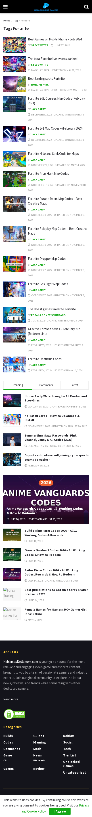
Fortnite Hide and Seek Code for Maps (53, 153)
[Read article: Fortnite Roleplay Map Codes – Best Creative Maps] (14, 234)
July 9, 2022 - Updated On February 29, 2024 (57, 320)
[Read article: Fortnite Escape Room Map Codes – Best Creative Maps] (14, 204)
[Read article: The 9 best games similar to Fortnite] (14, 315)
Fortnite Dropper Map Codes (47, 258)
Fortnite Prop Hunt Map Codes (48, 173)
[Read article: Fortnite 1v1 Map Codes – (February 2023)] (14, 134)
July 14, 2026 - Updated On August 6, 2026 (52, 580)
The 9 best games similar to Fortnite (52, 309)
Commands (11, 749)
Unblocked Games (71, 764)
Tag (15, 20)
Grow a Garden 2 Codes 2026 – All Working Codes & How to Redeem (55, 552)
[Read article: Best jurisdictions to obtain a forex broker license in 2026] (12, 594)
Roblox (68, 736)
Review (39, 769)
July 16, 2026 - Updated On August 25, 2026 (36, 519)
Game (7, 755)
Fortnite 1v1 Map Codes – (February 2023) (55, 128)
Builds (8, 736)
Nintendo (39, 760)
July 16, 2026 (35, 541)
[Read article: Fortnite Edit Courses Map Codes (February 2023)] (14, 104)
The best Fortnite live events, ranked (52, 59)
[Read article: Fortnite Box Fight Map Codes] (14, 289)
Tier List (69, 755)
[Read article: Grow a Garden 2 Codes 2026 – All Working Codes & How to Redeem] (12, 554)
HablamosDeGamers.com (20, 661)
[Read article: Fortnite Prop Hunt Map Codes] (14, 179)
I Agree (60, 811)
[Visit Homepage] (46, 6)
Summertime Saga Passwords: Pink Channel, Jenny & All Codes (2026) (51, 437)
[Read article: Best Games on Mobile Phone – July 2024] (14, 45)
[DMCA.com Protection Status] (14, 714)
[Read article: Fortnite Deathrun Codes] (14, 365)
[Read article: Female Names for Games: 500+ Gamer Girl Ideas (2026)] (12, 613)
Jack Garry (38, 109)
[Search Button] (86, 6)
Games (8, 769)
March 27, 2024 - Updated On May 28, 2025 (56, 70)
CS (4, 760)
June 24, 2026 (35, 600)
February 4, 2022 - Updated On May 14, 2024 (57, 370)
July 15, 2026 (35, 561)
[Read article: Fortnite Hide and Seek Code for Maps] (14, 159)
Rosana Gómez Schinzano (48, 315)
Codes (8, 742)
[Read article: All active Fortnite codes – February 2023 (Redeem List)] (14, 335)
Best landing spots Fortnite (46, 78)
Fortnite (25, 20)
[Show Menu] (5, 6)
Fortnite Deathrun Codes (45, 359)
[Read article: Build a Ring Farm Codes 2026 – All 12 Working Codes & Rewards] (12, 535)
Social (67, 742)
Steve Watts (39, 45)
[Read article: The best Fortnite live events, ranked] (14, 64)
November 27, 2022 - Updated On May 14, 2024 (58, 165)
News (37, 755)
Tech (67, 749)
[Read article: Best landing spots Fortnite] (14, 84)
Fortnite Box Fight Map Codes (48, 284)
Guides (38, 736)
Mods (37, 749)
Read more (10, 699)
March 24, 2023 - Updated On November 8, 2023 (59, 90)
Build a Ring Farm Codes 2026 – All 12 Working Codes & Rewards (51, 533)
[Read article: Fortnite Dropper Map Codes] (14, 264)
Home (6, 20)
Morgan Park (39, 84)
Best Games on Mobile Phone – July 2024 (55, 39)
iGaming (39, 742)
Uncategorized (74, 772)
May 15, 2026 (34, 620)
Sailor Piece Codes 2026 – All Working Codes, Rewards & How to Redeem (51, 572)
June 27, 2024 (62, 45)
